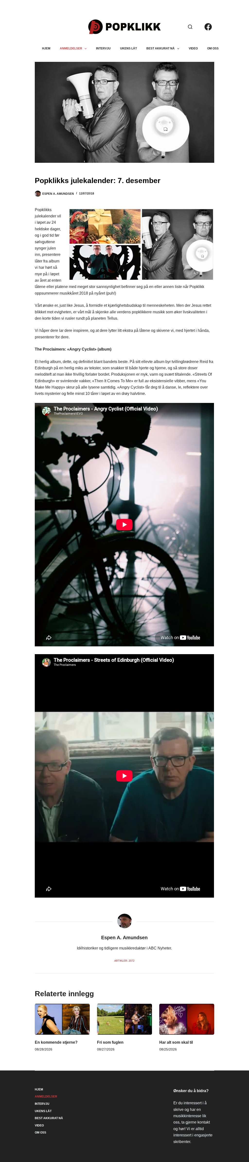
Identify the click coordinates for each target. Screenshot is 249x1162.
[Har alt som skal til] (186, 1019)
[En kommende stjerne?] (62, 1019)
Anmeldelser (71, 48)
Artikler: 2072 (124, 960)
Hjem (46, 48)
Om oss (213, 48)
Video (193, 48)
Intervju (103, 48)
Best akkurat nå (160, 48)
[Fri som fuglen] (124, 1019)
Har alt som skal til (176, 1042)
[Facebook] (208, 26)
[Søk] (190, 27)
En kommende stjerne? (56, 1042)
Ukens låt (128, 48)
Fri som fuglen (110, 1042)
